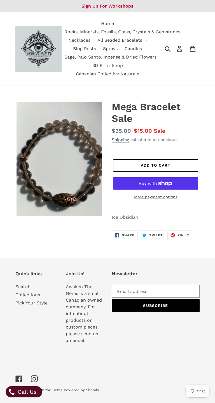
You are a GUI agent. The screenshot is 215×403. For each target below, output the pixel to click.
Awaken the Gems (46, 390)
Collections (27, 294)
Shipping (120, 139)
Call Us (26, 391)
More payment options (155, 197)
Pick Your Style (31, 303)
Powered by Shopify (81, 390)
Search (23, 286)
